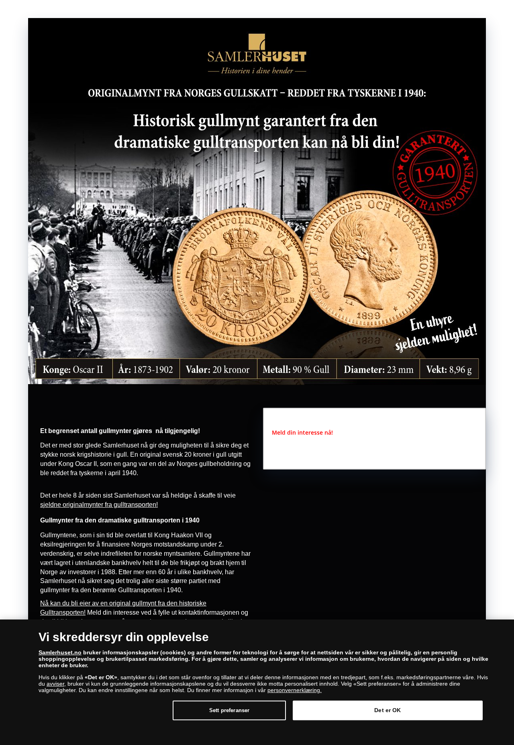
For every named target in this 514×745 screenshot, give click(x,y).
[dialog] (257, 682)
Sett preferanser (229, 710)
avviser (55, 683)
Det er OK (387, 710)
